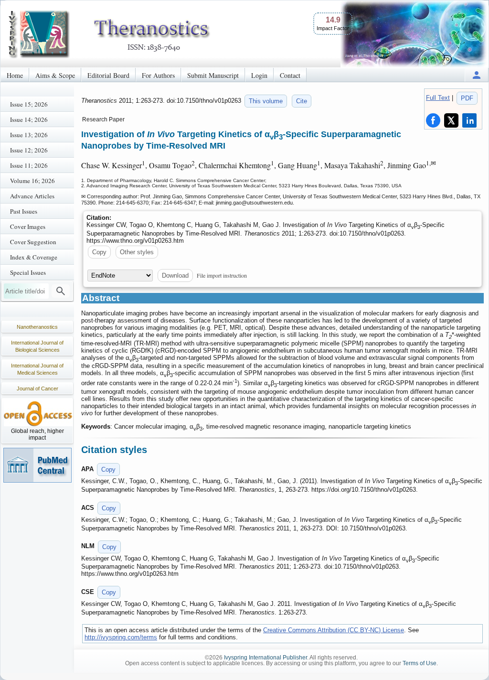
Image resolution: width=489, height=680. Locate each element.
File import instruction (222, 275)
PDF (467, 98)
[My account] (476, 75)
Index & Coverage (33, 257)
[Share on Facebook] (433, 120)
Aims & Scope (55, 75)
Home (15, 75)
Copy (99, 252)
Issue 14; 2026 (29, 119)
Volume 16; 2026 (32, 180)
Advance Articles (32, 196)
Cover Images (27, 226)
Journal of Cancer (37, 388)
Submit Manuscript (213, 75)
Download (175, 275)
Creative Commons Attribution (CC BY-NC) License (333, 630)
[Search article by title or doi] (61, 291)
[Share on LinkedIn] (469, 120)
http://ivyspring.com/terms (121, 637)
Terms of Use (419, 663)
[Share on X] (451, 120)
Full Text (438, 97)
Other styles (137, 252)
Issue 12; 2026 (29, 150)
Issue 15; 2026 (29, 104)
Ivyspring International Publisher (265, 657)
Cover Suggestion (33, 241)
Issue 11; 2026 (29, 165)
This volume (266, 101)
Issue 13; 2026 (29, 134)
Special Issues (28, 272)
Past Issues (23, 211)
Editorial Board (108, 75)
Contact (290, 75)
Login (259, 75)
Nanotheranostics (37, 327)
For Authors (158, 75)
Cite (301, 101)
